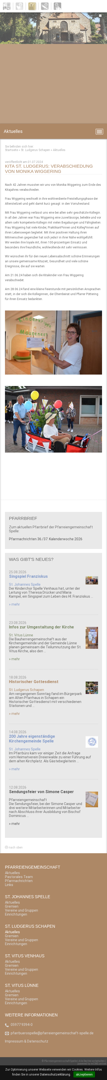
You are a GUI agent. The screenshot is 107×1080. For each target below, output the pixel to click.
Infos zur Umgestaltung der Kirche (41, 627)
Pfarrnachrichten (19, 881)
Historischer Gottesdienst (33, 681)
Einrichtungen (16, 914)
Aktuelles (59, 150)
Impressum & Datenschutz (26, 1041)
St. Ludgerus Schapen (35, 150)
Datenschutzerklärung (55, 1074)
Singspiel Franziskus (28, 576)
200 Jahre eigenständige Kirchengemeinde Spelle (32, 738)
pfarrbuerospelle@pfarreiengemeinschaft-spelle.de (52, 1033)
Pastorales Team (19, 877)
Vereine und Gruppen (21, 910)
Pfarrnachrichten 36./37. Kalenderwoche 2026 (45, 539)
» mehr (14, 604)
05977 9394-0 (22, 1025)
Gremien (11, 906)
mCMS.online (98, 1063)
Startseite (11, 150)
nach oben (15, 847)
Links (9, 885)
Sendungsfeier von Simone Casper (41, 791)
